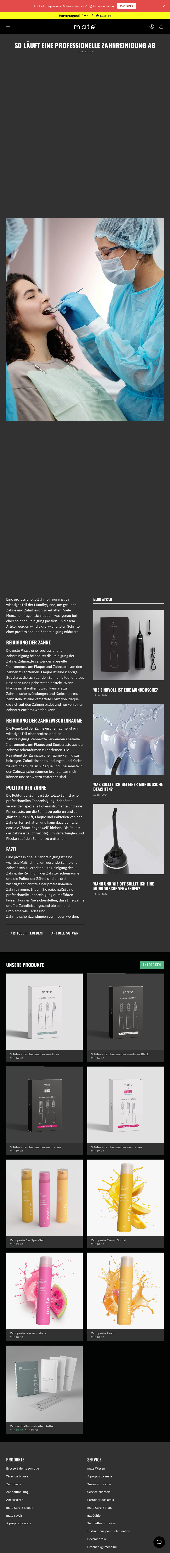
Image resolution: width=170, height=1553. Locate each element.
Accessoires (14, 1500)
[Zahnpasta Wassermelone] (44, 1291)
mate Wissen (96, 1468)
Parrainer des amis (100, 1500)
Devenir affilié (97, 1539)
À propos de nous (18, 1523)
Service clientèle (98, 1492)
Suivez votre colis (99, 1484)
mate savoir (14, 1515)
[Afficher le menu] (8, 26)
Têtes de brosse (17, 1476)
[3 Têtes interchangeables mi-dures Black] (125, 1012)
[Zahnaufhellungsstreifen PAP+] (44, 1384)
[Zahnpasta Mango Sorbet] (125, 1198)
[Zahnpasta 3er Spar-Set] (44, 1198)
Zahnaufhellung (17, 1492)
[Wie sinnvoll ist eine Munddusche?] (128, 645)
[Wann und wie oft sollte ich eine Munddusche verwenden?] (128, 839)
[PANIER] (161, 26)
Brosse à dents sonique (22, 1468)
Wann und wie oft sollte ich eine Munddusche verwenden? (123, 886)
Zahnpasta (13, 1484)
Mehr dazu (126, 6)
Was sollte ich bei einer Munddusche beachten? (128, 786)
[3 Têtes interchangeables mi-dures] (44, 1012)
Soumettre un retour (101, 1523)
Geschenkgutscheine (102, 1547)
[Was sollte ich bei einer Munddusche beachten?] (128, 739)
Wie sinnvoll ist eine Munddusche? (125, 690)
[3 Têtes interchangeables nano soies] (44, 1105)
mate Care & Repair (20, 1508)
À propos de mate (99, 1476)
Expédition (94, 1515)
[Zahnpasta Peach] (125, 1291)
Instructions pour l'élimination (108, 1531)
